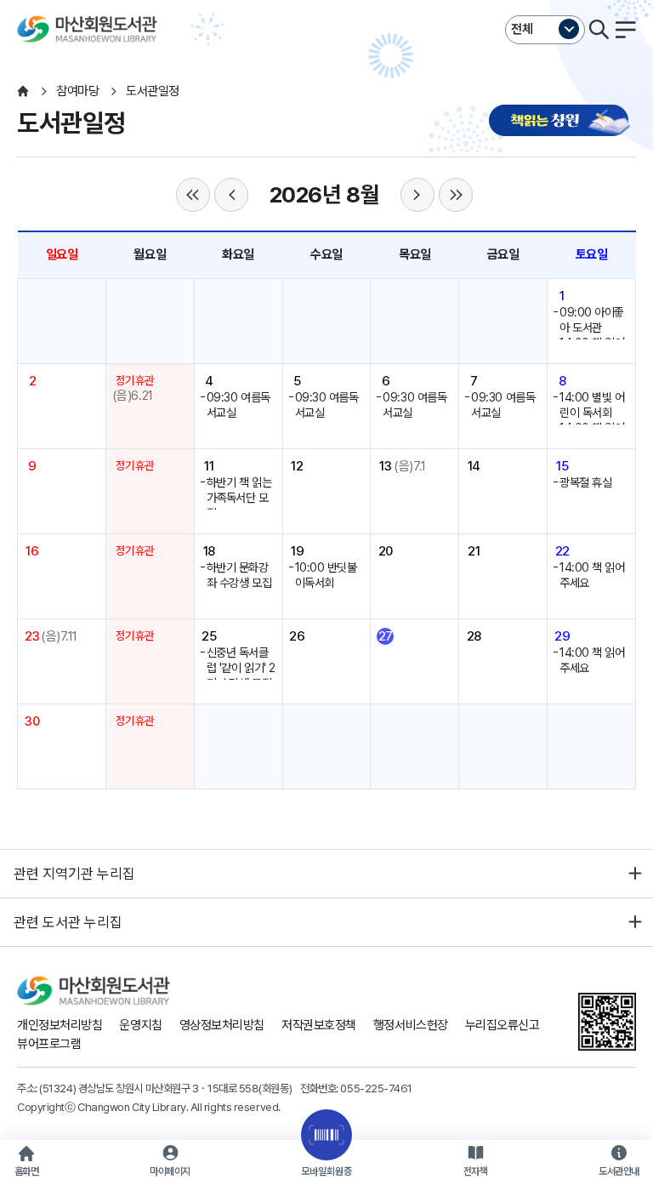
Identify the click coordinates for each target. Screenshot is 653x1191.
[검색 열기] (598, 30)
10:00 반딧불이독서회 (326, 575)
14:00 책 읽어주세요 (592, 575)
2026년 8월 (324, 194)
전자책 (475, 1171)
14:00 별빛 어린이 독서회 (592, 404)
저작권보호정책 (318, 1025)
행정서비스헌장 (410, 1025)
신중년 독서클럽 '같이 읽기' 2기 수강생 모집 (241, 668)
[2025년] (193, 195)
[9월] (417, 195)
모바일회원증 (326, 1171)
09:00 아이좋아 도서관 (591, 319)
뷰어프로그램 (49, 1043)
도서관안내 (619, 1171)
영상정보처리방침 (221, 1025)
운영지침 (140, 1025)
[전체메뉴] (626, 30)
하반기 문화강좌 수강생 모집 (239, 575)
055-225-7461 (376, 1088)
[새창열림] (562, 122)
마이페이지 (170, 1171)
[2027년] (456, 195)
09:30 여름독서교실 (238, 404)
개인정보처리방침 (59, 1025)
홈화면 (26, 1171)
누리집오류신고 (502, 1025)
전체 (522, 29)
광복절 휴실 (585, 482)
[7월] (231, 195)
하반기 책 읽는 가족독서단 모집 (239, 498)
